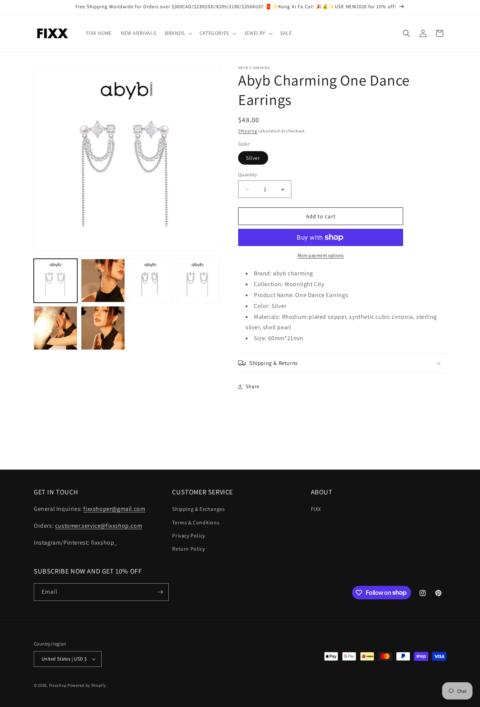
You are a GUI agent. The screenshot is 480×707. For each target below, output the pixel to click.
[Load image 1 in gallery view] (55, 280)
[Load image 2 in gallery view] (102, 280)
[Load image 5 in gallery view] (55, 328)
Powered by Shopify (87, 685)
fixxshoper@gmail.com (114, 509)
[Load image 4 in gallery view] (197, 280)
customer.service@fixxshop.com (98, 526)
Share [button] (253, 386)
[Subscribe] (160, 592)
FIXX (316, 509)
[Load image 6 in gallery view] (102, 328)
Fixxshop (58, 685)
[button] (177, 33)
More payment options (321, 255)
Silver (253, 158)
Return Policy (188, 548)
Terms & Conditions (195, 522)
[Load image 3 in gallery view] (150, 280)
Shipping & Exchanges (198, 509)
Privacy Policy (188, 535)
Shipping (247, 131)
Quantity (247, 174)
